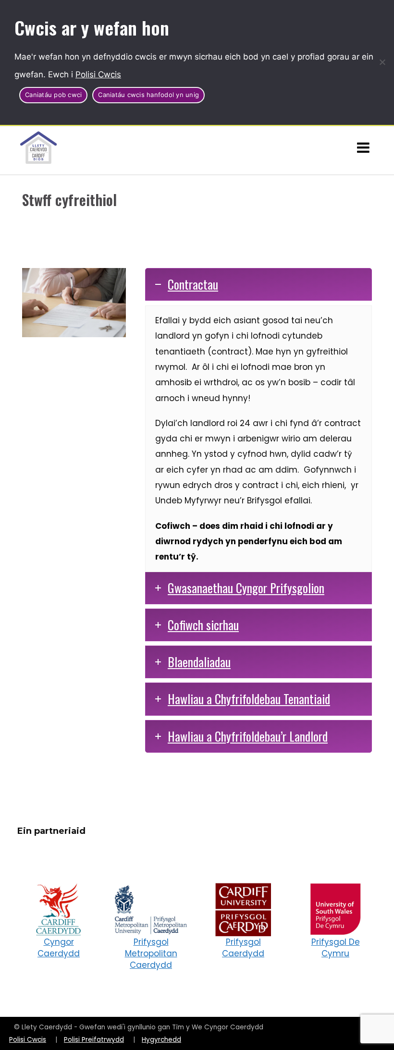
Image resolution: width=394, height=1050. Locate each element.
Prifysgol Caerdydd (243, 947)
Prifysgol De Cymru (335, 947)
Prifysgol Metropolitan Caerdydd (151, 953)
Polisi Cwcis (98, 74)
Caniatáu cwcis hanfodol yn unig (148, 94)
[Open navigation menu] (363, 148)
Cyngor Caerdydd (58, 947)
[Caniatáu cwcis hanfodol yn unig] (382, 62)
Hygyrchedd (161, 1039)
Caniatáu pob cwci (53, 94)
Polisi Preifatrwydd (94, 1039)
